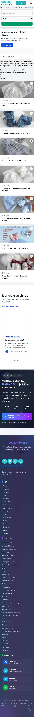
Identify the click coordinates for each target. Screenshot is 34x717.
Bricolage (5, 596)
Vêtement (5, 606)
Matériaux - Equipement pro (11, 603)
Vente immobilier (7, 543)
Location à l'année (8, 546)
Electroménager (7, 593)
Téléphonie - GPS (7, 634)
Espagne (6, 499)
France (5, 486)
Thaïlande (6, 527)
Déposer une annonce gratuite (16, 416)
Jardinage (5, 600)
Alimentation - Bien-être (10, 615)
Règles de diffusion (16, 705)
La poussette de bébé (14, 340)
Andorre (6, 489)
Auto (3, 619)
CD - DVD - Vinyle (7, 628)
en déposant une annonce (23, 66)
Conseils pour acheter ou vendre (30, 707)
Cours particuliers (8, 562)
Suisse (5, 514)
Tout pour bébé (7, 609)
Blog (25, 703)
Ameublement (6, 587)
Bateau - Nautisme (8, 625)
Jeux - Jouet (5, 647)
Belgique (6, 492)
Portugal (6, 511)
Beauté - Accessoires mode (11, 612)
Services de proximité (9, 565)
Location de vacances (9, 549)
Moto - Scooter (7, 622)
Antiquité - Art (6, 584)
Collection (5, 641)
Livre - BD (5, 644)
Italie (4, 505)
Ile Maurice (6, 502)
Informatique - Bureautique (11, 631)
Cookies (10, 703)
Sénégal (5, 533)
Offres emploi (6, 559)
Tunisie (5, 530)
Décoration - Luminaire (9, 590)
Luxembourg (7, 508)
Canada (5, 495)
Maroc (5, 521)
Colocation (5, 552)
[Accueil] (1, 7)
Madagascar (7, 518)
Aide (21, 703)
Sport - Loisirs (6, 638)
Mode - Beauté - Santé (12, 336)
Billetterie (5, 650)
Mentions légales (3, 704)
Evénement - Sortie (8, 581)
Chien (4, 568)
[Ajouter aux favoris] (31, 83)
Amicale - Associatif (8, 578)
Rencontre (5, 574)
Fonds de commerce (9, 555)
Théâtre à (3, 78)
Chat (3, 571)
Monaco (6, 524)
